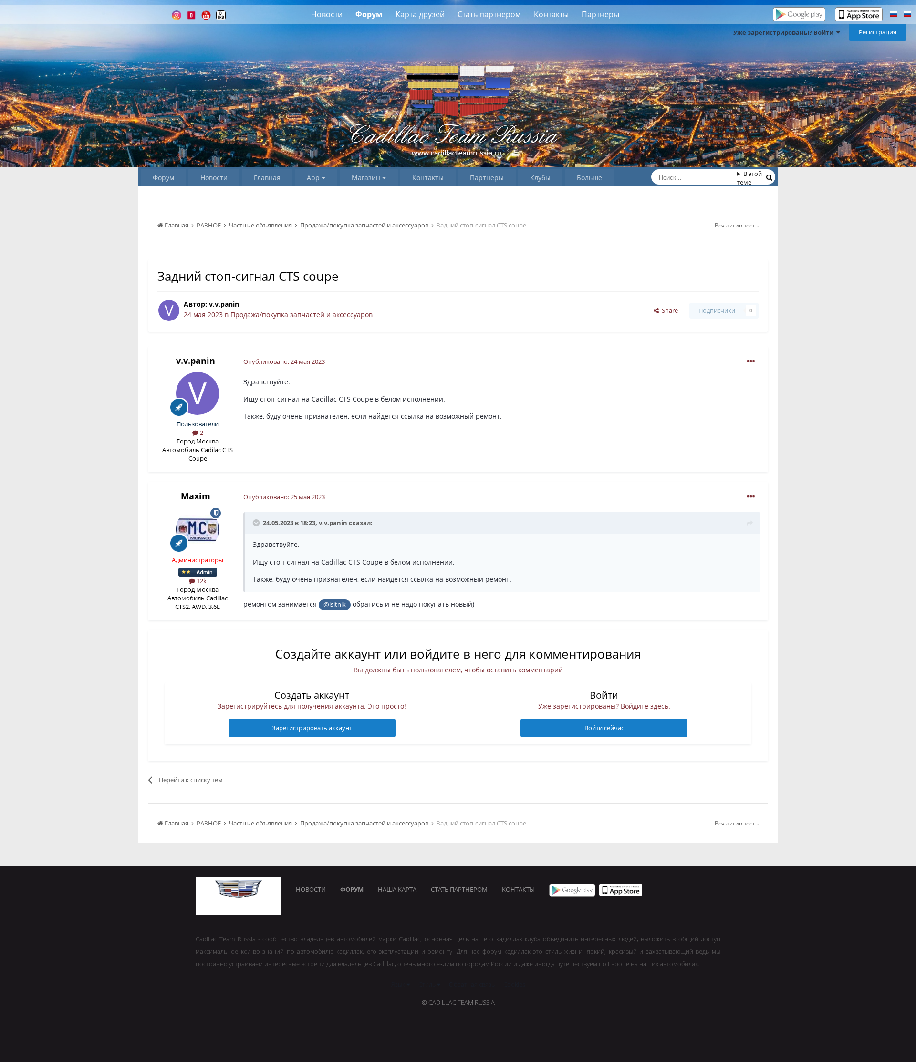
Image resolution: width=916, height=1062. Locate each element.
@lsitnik (334, 604)
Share (668, 310)
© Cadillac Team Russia (458, 1002)
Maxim (195, 496)
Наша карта (397, 889)
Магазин (367, 177)
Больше (589, 177)
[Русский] (893, 15)
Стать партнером (489, 14)
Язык (398, 984)
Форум (369, 14)
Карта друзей (420, 14)
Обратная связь (472, 984)
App (314, 177)
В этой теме (749, 177)
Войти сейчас (604, 727)
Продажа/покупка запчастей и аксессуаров (301, 314)
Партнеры (600, 14)
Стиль (427, 984)
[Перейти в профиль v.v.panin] (168, 310)
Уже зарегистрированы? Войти (784, 32)
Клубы (540, 177)
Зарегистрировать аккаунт (312, 727)
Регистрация (877, 32)
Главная (267, 177)
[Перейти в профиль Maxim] (197, 529)
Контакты (551, 14)
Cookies (514, 984)
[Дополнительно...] (750, 361)
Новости (327, 14)
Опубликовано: (284, 361)
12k (201, 581)
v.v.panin (224, 304)
